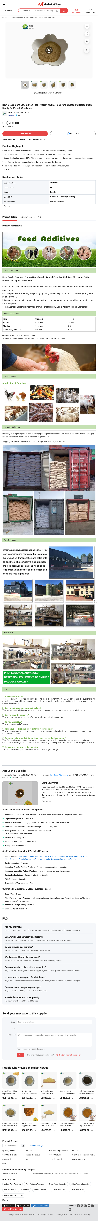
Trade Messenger (40, 1205)
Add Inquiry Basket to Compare (49, 92)
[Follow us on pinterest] (92, 1205)
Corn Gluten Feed (71, 856)
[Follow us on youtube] (89, 1205)
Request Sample (39, 139)
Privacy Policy (85, 1214)
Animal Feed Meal (58, 1190)
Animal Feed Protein (77, 1190)
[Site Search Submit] (64, 10)
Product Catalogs (36, 1145)
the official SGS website (59, 775)
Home (4, 17)
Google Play (23, 1205)
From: (13, 1022)
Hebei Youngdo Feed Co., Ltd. (19, 112)
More (4, 1200)
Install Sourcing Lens (14, 1209)
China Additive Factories (80, 1184)
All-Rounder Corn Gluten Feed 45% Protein (47, 1093)
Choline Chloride (57, 856)
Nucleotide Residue (33, 1155)
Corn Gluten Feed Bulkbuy (13, 1195)
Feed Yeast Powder (26, 856)
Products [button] (24, 10)
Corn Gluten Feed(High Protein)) (84, 1155)
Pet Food (29, 1150)
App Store (8, 1205)
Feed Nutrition (24, 1190)
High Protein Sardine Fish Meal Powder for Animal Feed (87, 1093)
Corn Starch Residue (68, 859)
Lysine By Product (9, 1150)
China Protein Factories (57, 1184)
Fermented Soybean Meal (58, 1150)
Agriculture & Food (16, 17)
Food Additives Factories (35, 1184)
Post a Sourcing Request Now (68, 1055)
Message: (12, 1035)
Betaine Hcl (6, 1159)
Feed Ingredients (40, 1190)
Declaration (74, 1214)
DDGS (28, 1159)
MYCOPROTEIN (55, 1155)
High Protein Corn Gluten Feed (27, 859)
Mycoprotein (45, 859)
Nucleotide (55, 859)
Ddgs (12, 859)
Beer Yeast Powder (42, 856)
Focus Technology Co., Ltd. (32, 1214)
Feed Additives (31, 17)
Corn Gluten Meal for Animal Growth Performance (67, 1125)
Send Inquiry (25, 133)
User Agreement (62, 1214)
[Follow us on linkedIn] (70, 1209)
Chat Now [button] (74, 134)
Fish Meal (75, 1150)
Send (20, 1055)
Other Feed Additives (46, 17)
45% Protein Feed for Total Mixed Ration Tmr (48, 1125)
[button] (3, 3)
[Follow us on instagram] (85, 1205)
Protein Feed (9, 1190)
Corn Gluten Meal (78, 1159)
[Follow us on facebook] (78, 1205)
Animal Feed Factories (12, 1184)
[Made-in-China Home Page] (49, 4)
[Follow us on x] (82, 1205)
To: (14, 1028)
